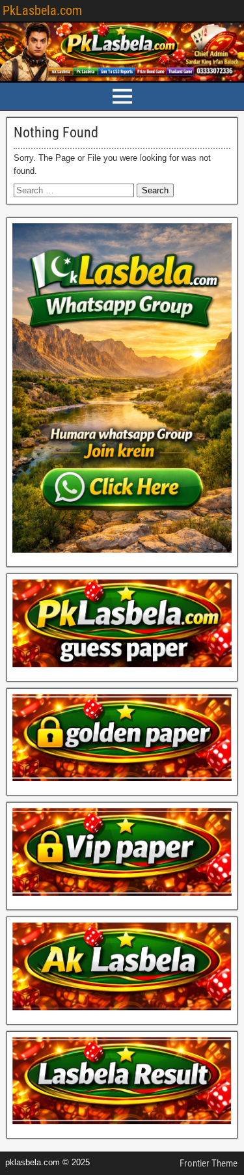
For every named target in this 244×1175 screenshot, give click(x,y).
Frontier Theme (208, 1163)
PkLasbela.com (42, 10)
